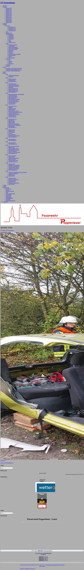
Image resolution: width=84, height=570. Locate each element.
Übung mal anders (12, 155)
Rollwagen (8, 58)
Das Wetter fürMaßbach (42, 481)
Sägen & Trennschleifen (13, 48)
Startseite (5, 5)
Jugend (9, 41)
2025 (7, 171)
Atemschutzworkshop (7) (13, 168)
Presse (4, 71)
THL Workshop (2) (12, 83)
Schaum (10, 56)
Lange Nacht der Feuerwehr (14, 152)
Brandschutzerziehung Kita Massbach (16, 94)
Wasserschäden (11, 57)
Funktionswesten (11, 42)
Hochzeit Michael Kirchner (14, 99)
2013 (7, 74)
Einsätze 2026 (9, 22)
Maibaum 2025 (11, 174)
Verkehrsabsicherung (12, 44)
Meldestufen (40, 550)
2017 (7, 105)
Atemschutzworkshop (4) (13, 75)
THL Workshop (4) (12, 97)
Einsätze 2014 (9, 8)
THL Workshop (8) (12, 136)
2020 (7, 138)
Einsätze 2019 (9, 14)
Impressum (5, 201)
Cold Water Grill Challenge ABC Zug (14, 69)
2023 (7, 154)
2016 (7, 93)
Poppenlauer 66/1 (12, 30)
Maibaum (10, 107)
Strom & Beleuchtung (12, 47)
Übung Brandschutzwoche (13, 114)
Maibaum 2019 (11, 131)
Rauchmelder (8, 194)
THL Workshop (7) (12, 127)
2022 (7, 145)
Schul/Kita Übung (12, 108)
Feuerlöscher (8, 195)
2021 (7, 141)
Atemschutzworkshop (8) (13, 182)
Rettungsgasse (9, 197)
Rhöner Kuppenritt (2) (13, 89)
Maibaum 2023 (11, 157)
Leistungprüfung (11, 80)
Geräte (7, 43)
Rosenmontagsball (12, 180)
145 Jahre (10, 133)
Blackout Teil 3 (11, 184)
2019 (7, 128)
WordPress (27, 568)
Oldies (4, 186)
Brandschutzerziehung (10, 200)
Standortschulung (12, 178)
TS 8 (9, 60)
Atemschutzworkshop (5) (13, 84)
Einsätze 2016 (9, 10)
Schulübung (10, 76)
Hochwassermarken (48, 550)
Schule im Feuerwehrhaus (13, 123)
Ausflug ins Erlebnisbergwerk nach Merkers (17, 172)
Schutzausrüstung (9, 34)
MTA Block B (11, 120)
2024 (7, 162)
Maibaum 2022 (11, 147)
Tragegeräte (10, 53)
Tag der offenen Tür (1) (13, 88)
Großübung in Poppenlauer (14, 165)
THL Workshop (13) (12, 169)
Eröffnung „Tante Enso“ (13, 179)
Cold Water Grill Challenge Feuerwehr (14, 68)
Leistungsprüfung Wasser (13, 101)
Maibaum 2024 (11, 164)
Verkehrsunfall (11, 46)
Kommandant (11, 230)
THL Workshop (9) (12, 140)
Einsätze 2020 (9, 15)
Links (7, 192)
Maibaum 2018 (11, 122)
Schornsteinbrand (9, 198)
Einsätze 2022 (9, 17)
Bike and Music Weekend (13, 149)
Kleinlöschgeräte (11, 55)
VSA (7, 31)
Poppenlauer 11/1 (12, 27)
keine (36, 550)
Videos (4, 67)
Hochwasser (11, 38)
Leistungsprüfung (12, 139)
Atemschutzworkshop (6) (13, 158)
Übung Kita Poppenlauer (13, 86)
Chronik (5, 185)
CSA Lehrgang (11, 132)
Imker (9, 40)
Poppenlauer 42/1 (12, 29)
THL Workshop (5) (12, 102)
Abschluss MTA (11, 103)
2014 (7, 77)
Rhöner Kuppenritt (12, 79)
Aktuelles (5, 23)
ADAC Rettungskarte (10, 193)
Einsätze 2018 (9, 12)
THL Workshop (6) (12, 116)
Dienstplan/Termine (10, 191)
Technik (4, 24)
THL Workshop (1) (12, 81)
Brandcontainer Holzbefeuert (14, 125)
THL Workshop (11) (12, 153)
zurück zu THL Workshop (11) (7, 462)
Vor (4, 460)
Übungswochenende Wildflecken (15, 112)
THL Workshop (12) (12, 161)
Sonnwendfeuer (11, 109)
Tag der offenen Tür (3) (13, 110)
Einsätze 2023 (9, 18)
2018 (7, 118)
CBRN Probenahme (12, 151)
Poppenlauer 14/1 (12, 28)
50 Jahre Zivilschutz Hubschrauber (13, 70)
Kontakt (7, 190)
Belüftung (10, 51)
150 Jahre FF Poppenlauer (13, 166)
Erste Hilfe (8, 199)
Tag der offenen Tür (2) (13, 100)
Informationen (6, 187)
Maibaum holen (11, 121)
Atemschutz (10, 36)
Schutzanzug (11, 35)
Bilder (4, 73)
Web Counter (42, 566)
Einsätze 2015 (9, 9)
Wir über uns (8, 188)
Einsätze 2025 (9, 21)
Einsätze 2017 (9, 11)
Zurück (2, 460)
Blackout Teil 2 (11, 175)
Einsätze (5, 7)
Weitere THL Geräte (12, 49)
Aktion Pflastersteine (12, 95)
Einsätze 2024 (9, 20)
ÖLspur (10, 62)
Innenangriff (11, 50)
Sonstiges (8, 66)
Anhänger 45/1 (9, 33)
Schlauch (10, 61)
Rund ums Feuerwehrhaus (13, 146)
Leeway (33, 568)
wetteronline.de (43, 492)
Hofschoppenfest (11, 134)
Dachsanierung (11, 126)
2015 (7, 82)
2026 (7, 177)
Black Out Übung (12, 159)
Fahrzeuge (8, 25)
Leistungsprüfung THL (13, 90)
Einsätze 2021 (9, 16)
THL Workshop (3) (12, 92)
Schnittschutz (11, 37)
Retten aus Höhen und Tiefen (14, 54)
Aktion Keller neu (12, 115)
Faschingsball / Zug (12, 106)
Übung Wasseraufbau (12, 96)
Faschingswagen (11, 181)
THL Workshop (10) (12, 144)
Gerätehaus (8, 64)
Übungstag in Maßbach (13, 173)
